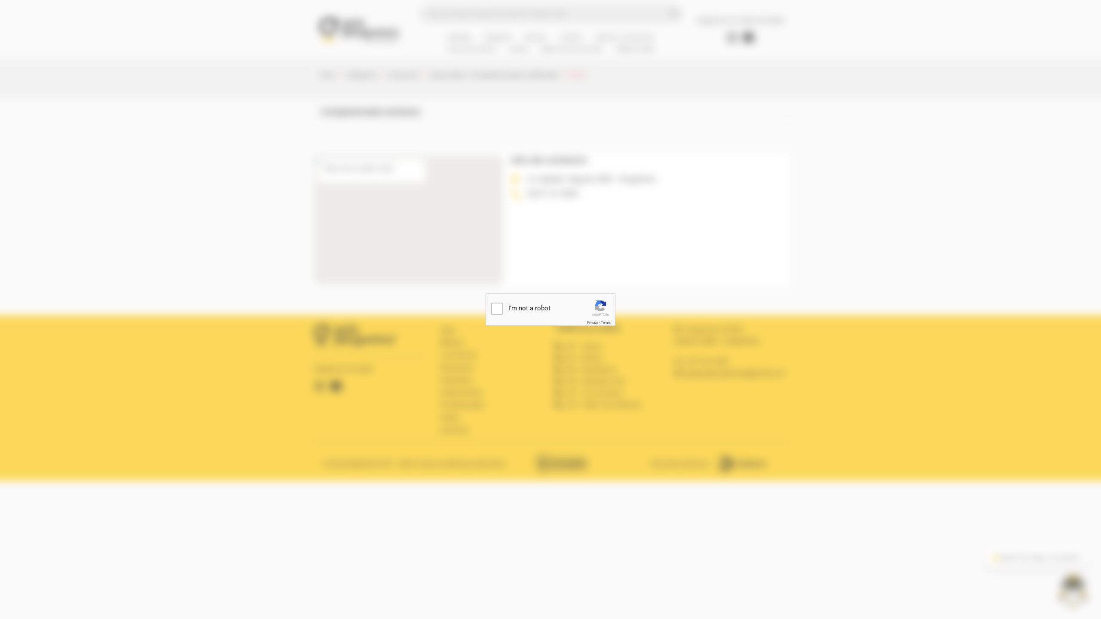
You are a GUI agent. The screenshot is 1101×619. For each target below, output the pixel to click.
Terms (606, 323)
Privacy (592, 323)
